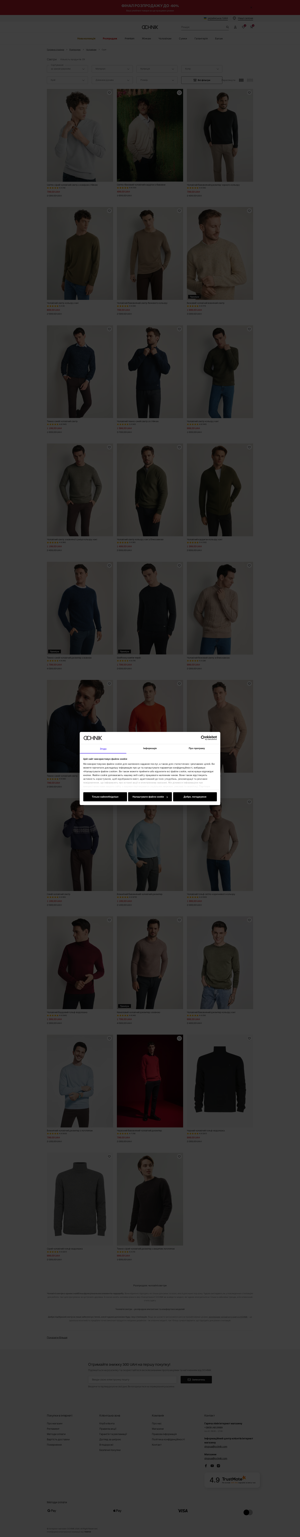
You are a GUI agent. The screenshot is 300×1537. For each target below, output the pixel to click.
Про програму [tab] (197, 748)
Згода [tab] (103, 748)
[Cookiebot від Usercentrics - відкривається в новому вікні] (203, 738)
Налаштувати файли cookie (148, 796)
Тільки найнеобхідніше (105, 796)
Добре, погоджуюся (195, 796)
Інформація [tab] (150, 748)
